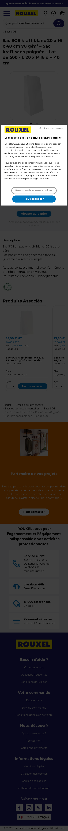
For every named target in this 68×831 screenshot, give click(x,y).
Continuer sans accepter (51, 128)
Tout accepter (34, 198)
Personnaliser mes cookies (34, 190)
